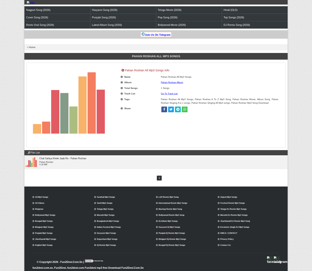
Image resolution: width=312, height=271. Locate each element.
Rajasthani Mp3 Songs (107, 239)
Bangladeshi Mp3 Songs (108, 221)
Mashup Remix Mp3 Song (170, 209)
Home (32, 47)
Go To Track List (169, 93)
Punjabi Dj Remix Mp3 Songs (172, 233)
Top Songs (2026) (234, 17)
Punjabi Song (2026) (104, 17)
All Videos (39, 203)
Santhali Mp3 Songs (106, 197)
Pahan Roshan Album (172, 82)
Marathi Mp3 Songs (106, 215)
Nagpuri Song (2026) (38, 10)
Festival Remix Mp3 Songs (232, 203)
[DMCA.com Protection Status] (94, 262)
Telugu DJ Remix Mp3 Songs (233, 209)
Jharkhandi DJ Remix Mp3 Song (235, 221)
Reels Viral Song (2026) (40, 25)
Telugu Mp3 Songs (105, 209)
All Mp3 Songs (41, 197)
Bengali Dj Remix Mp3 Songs (172, 245)
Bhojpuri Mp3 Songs (44, 227)
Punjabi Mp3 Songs (44, 233)
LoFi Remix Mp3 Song (169, 197)
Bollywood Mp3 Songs (45, 215)
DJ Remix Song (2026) (237, 25)
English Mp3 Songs (44, 245)
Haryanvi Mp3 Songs (106, 233)
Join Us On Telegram (157, 34)
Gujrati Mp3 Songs (228, 197)
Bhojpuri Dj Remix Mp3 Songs (172, 239)
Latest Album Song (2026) (107, 25)
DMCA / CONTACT (228, 233)
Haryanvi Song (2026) (104, 10)
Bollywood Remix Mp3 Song (171, 215)
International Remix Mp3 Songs (173, 203)
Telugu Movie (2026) (169, 10)
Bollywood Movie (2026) (172, 25)
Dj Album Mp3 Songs (168, 221)
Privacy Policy (227, 239)
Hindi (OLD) (230, 10)
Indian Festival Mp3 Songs (109, 227)
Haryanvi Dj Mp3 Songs (169, 227)
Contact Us (225, 245)
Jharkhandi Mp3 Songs (45, 239)
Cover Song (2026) (37, 17)
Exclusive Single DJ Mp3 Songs (234, 227)
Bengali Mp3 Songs (44, 221)
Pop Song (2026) (167, 17)
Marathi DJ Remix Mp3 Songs (234, 215)
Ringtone (39, 209)
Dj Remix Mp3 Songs (106, 245)
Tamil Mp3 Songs (104, 203)
